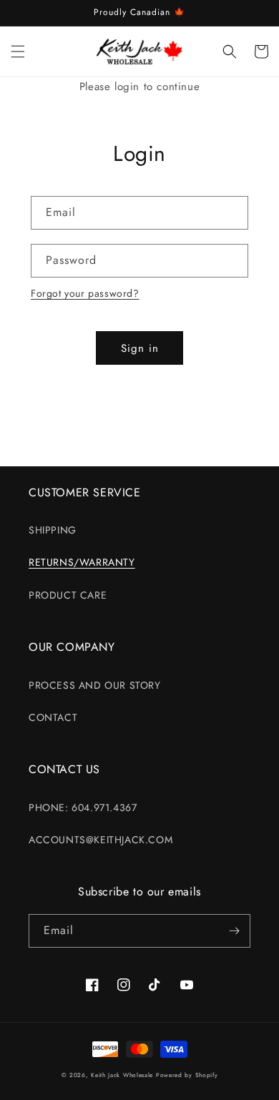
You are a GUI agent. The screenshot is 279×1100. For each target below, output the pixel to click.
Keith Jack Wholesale (122, 1075)
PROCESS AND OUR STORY (95, 685)
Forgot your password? (85, 293)
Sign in (140, 348)
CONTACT (53, 717)
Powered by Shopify (187, 1075)
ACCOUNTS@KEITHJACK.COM (100, 840)
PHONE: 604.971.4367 (83, 807)
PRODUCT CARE (68, 595)
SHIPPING (53, 530)
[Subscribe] (234, 931)
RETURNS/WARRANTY (82, 562)
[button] (18, 51)
